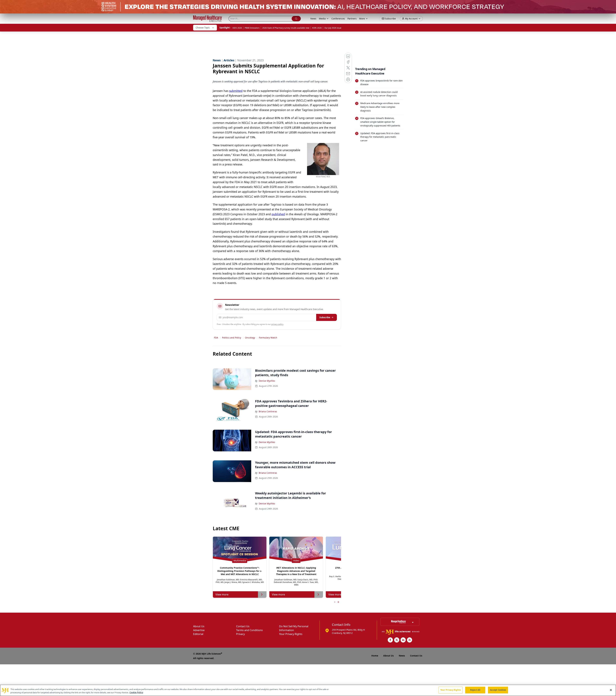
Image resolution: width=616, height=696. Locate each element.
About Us (198, 626)
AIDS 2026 (237, 28)
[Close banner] (612, 4)
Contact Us (242, 626)
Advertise (199, 630)
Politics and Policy (231, 337)
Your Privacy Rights (290, 634)
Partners (352, 18)
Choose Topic (203, 27)
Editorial (198, 634)
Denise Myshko (267, 380)
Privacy (240, 634)
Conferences (338, 18)
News (313, 18)
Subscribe (324, 317)
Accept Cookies (498, 689)
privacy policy (277, 324)
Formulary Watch (268, 337)
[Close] (610, 689)
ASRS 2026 (317, 28)
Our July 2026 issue (332, 28)
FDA (216, 337)
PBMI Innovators (252, 28)
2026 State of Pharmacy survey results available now (285, 28)
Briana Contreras (268, 411)
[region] (308, 690)
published (278, 214)
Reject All (475, 689)
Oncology (250, 337)
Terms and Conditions (249, 630)
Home (374, 655)
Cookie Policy (136, 692)
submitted (236, 91)
